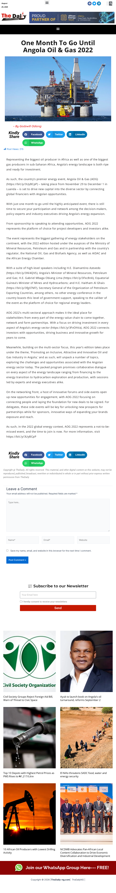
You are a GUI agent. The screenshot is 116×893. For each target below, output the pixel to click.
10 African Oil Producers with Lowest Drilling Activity (29, 851)
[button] (47, 2)
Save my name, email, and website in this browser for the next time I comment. (50, 550)
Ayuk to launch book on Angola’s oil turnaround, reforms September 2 (80, 698)
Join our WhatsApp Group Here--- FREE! (67, 867)
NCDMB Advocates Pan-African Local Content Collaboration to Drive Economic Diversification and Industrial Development (85, 853)
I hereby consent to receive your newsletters (45, 601)
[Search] (111, 4)
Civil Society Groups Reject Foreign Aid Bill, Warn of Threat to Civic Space (28, 698)
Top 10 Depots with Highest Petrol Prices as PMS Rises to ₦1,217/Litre (28, 774)
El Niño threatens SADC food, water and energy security (83, 774)
